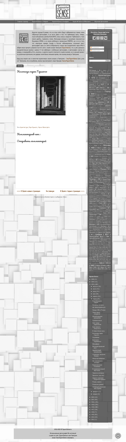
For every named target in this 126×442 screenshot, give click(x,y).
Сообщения (95, 47)
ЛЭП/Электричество (106, 137)
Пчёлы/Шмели (100, 182)
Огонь (97, 156)
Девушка (104, 99)
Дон (101, 105)
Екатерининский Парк (105, 107)
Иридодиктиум (93, 118)
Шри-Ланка (104, 239)
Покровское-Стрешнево (95, 174)
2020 (92, 402)
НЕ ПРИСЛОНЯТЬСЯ (98, 307)
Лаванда (94, 132)
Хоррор (106, 230)
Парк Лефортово (104, 164)
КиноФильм (103, 121)
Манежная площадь (97, 140)
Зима (105, 114)
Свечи (91, 197)
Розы (91, 191)
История (101, 118)
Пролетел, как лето (98, 375)
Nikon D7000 (101, 265)
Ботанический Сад (94, 82)
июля (94, 289)
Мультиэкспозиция (102, 151)
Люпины (102, 138)
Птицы (96, 181)
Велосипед (93, 86)
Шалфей (95, 239)
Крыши (99, 129)
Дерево (91, 102)
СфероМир (92, 209)
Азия (105, 70)
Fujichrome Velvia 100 (103, 248)
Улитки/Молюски (103, 219)
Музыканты (92, 151)
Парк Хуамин (107, 166)
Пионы (95, 169)
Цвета (100, 232)
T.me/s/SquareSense (68, 61)
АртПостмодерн (94, 73)
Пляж (90, 171)
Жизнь (91, 112)
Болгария (96, 81)
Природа (93, 179)
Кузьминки (107, 129)
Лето (104, 134)
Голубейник (95, 337)
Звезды (109, 112)
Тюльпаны (92, 219)
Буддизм (92, 84)
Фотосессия (97, 229)
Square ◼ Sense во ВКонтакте (81, 21)
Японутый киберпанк (98, 358)
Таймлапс (94, 211)
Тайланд (108, 209)
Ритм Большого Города (97, 301)
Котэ (109, 124)
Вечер (102, 88)
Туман (106, 216)
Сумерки (103, 208)
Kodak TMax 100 (106, 259)
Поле (106, 174)
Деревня (106, 100)
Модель (108, 143)
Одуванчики (105, 156)
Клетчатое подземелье (96, 340)
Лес (96, 134)
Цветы (108, 232)
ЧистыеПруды (107, 238)
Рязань (104, 194)
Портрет (98, 175)
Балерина (108, 79)
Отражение (103, 160)
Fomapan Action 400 (96, 246)
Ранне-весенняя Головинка (97, 365)
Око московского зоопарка (97, 361)
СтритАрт (108, 206)
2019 (92, 404)
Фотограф (108, 227)
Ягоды (100, 241)
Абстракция (93, 70)
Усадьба (98, 221)
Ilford (109, 250)
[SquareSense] (66, 48)
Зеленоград (95, 114)
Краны (106, 126)
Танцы (101, 211)
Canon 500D (101, 244)
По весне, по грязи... (98, 305)
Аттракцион (103, 78)
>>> (72, 191)
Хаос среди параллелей (96, 323)
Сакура (98, 195)
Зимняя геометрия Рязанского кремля (98, 378)
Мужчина (96, 149)
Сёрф (97, 197)
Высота (91, 91)
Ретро (91, 189)
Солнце (104, 205)
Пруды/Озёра (107, 179)
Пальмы (91, 161)
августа (95, 286)
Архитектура (24, 127)
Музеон (104, 149)
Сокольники (95, 204)
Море (96, 145)
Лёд (90, 134)
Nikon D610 (105, 263)
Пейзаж (108, 167)
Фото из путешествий (95, 227)
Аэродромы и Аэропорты (96, 79)
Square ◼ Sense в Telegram (40, 21)
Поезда (97, 171)
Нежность (105, 152)
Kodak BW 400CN (98, 256)
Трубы (99, 216)
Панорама (99, 161)
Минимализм (104, 142)
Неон (90, 154)
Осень (92, 160)
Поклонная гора (103, 172)
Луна (91, 137)
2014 (92, 417)
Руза (103, 192)
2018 (92, 407)
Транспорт (93, 214)
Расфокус (104, 186)
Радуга (109, 182)
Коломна (108, 123)
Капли (98, 120)
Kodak (97, 255)
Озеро (91, 158)
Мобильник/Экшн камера (96, 143)
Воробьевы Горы (94, 89)
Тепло (91, 213)
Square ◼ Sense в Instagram (60, 21)
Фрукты (99, 230)
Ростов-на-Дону (94, 192)
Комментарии (96, 50)
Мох (109, 148)
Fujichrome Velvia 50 (94, 250)
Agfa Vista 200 (102, 242)
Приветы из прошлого (101, 177)
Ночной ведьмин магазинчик (97, 317)
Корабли (101, 125)
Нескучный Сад (99, 154)
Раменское (96, 184)
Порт (90, 175)
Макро (109, 138)
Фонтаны (104, 226)
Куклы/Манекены (98, 131)
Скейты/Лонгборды (94, 200)
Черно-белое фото (44, 127)
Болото (105, 81)
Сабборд (91, 195)
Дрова (96, 107)
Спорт (91, 206)
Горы (98, 94)
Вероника (105, 86)
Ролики (99, 190)
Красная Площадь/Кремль (98, 128)
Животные (105, 110)
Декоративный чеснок (95, 100)
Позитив (92, 172)
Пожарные (105, 171)
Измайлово (92, 117)
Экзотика (92, 241)
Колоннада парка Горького (97, 334)
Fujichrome (92, 248)
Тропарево (105, 214)
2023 (92, 284)
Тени (106, 211)
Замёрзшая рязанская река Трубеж (99, 387)
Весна (91, 88)
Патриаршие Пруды (97, 167)
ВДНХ (103, 84)
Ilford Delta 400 (106, 251)
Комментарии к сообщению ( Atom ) (56, 197)
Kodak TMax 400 (96, 261)
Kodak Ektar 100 (104, 258)
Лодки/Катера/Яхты (95, 135)
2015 (92, 414)
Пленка (104, 169)
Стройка (94, 208)
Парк (93, 163)
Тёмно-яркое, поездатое (96, 313)
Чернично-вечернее (98, 373)
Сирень (95, 198)
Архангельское (106, 73)
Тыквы (106, 218)
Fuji (104, 246)
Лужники (105, 135)
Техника (98, 213)
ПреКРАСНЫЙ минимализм (96, 351)
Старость (99, 206)
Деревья (101, 102)
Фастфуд (105, 222)
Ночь (109, 154)
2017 (92, 409)
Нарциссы (98, 152)
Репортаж (103, 187)
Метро (94, 142)
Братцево (105, 82)
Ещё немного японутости (96, 327)
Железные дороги (105, 109)
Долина (109, 104)
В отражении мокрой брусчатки (98, 369)
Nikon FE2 (101, 269)
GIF (104, 250)
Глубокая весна (97, 320)
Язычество (108, 241)
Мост (99, 148)
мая (94, 294)
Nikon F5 (104, 267)
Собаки (109, 203)
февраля (96, 391)
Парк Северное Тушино (95, 166)
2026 (92, 279)
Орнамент (105, 158)
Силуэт (109, 197)
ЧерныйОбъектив (94, 238)
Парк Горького (33, 127)
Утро (98, 222)
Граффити (92, 96)
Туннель (91, 218)
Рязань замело (96, 382)
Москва (107, 145)
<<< (28, 191)
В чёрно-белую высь (98, 331)
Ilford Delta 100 (96, 251)
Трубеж (91, 216)
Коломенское (100, 123)
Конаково (94, 124)
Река (91, 187)
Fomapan (108, 244)
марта (95, 299)
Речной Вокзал (102, 189)
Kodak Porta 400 (94, 259)
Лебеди (101, 132)
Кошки (100, 126)
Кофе (94, 126)
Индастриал (104, 117)
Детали (92, 104)
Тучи (98, 218)
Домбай (94, 105)
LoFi (95, 263)
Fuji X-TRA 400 (103, 247)
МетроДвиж (95, 344)
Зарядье (100, 112)
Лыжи (97, 137)
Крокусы (91, 129)
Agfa (93, 242)
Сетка (102, 197)
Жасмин (94, 109)
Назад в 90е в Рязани (98, 310)
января (95, 394)
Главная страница (22, 21)
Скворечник (105, 198)
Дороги (108, 106)
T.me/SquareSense (71, 59)
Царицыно (92, 232)
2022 (92, 397)
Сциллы (102, 209)
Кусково (108, 131)
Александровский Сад (97, 71)
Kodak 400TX (107, 255)
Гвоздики (99, 91)
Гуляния (98, 97)
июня (94, 291)
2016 (92, 412)
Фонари (92, 224)
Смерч (94, 203)
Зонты (105, 115)
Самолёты (105, 195)
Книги (109, 121)
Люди (94, 139)
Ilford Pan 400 (95, 253)
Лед (106, 132)
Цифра (99, 234)
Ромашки (105, 190)
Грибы (102, 95)
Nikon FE (92, 269)
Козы (92, 123)
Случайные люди (105, 201)
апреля (95, 296)
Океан (97, 158)
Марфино (108, 140)
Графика (105, 94)
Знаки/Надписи (94, 115)
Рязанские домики (97, 384)
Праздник (108, 175)
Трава (105, 213)
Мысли (91, 152)
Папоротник (107, 161)
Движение (92, 99)
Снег (101, 203)
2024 (92, 282)
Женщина (96, 110)
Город (108, 91)
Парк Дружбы (93, 164)
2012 (92, 419)
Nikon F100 (93, 267)
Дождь (101, 104)
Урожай (91, 221)
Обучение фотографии (101, 21)
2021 (92, 399)
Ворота (105, 89)
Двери (106, 97)
